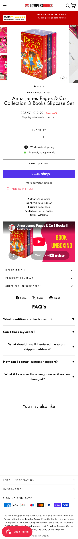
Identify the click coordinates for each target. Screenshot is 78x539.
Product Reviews (19, 278)
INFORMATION (13, 489)
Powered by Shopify (39, 535)
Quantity (39, 129)
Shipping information (23, 285)
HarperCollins (39, 92)
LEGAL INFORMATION (19, 480)
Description (15, 270)
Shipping (26, 117)
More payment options (39, 183)
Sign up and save (17, 498)
